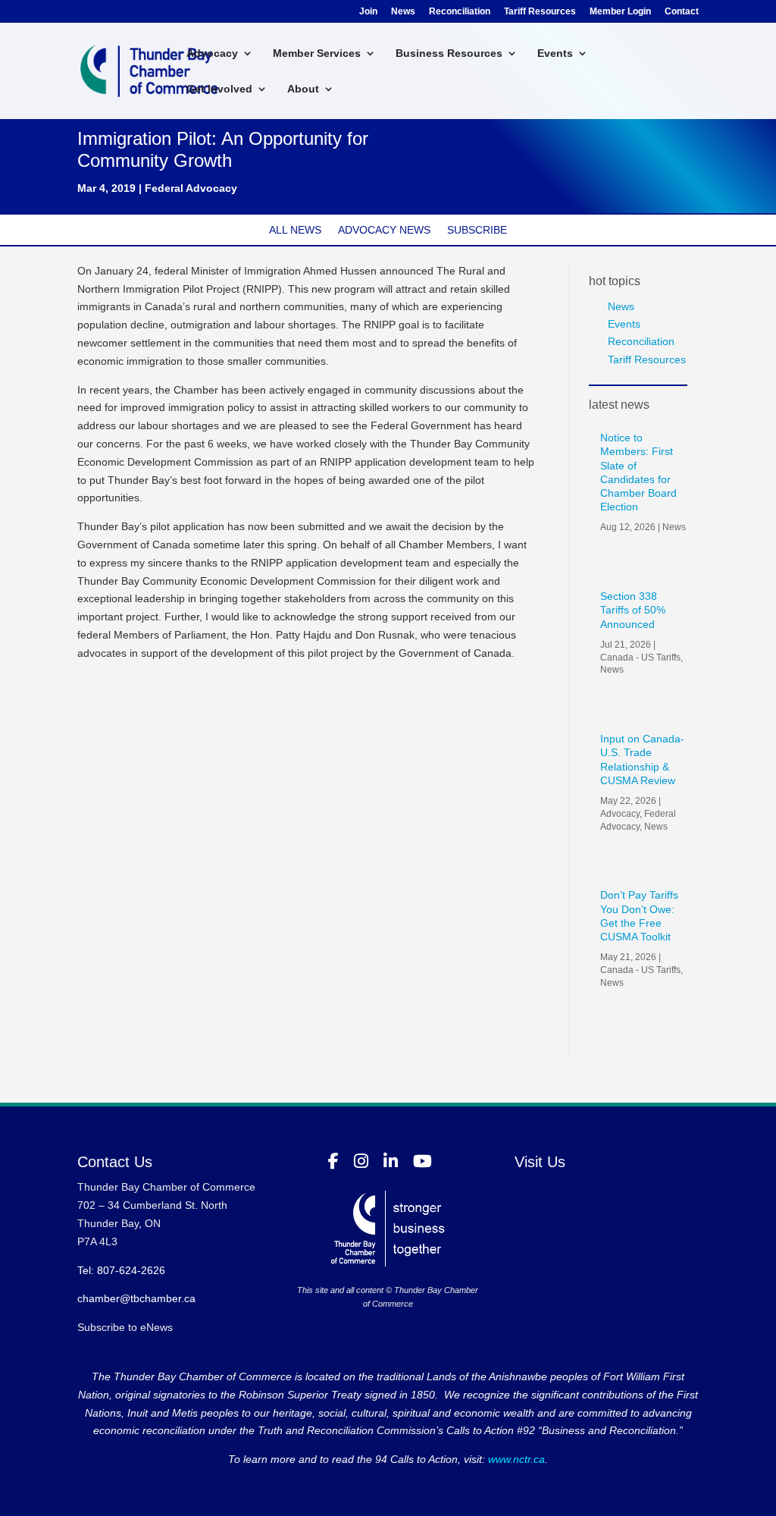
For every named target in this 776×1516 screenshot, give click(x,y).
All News (295, 230)
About (303, 89)
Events (555, 53)
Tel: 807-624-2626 (121, 1270)
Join (368, 12)
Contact (682, 12)
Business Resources (449, 53)
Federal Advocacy (191, 188)
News (403, 12)
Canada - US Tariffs (640, 657)
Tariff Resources (540, 12)
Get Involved (219, 89)
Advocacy (212, 53)
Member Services (317, 53)
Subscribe (477, 230)
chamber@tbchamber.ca (136, 1298)
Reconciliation (459, 12)
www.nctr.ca (515, 1459)
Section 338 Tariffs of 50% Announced (632, 609)
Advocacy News (384, 230)
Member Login (620, 12)
